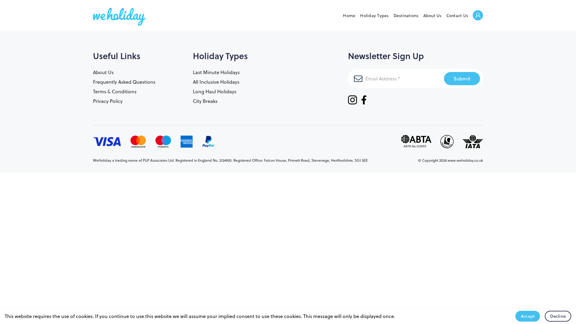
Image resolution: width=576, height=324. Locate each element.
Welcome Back (478, 15)
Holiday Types (374, 16)
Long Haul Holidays (214, 91)
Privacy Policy (108, 101)
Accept (528, 316)
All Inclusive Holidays (216, 82)
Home (349, 16)
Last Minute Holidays (216, 72)
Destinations (406, 16)
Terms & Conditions (114, 91)
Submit (462, 78)
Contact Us (457, 16)
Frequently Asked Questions (124, 82)
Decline (558, 316)
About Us (432, 16)
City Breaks (205, 101)
